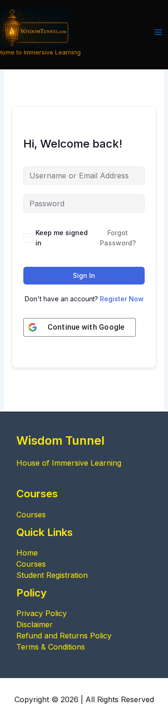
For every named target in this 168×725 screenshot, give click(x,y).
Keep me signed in (61, 238)
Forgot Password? (118, 238)
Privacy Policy (41, 613)
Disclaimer (34, 624)
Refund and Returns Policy (64, 635)
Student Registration (52, 575)
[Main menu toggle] (158, 32)
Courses (31, 514)
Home (27, 552)
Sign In (84, 275)
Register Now (122, 299)
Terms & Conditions (50, 646)
